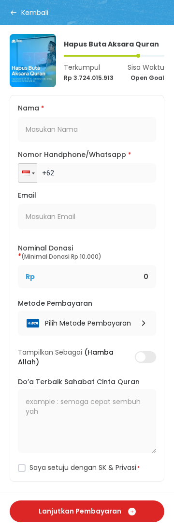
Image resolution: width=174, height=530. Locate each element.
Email (27, 195)
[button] (27, 173)
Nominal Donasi (60, 253)
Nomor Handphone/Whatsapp (74, 154)
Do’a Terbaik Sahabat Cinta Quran (79, 381)
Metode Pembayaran (55, 303)
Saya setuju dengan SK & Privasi (84, 467)
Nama (31, 108)
